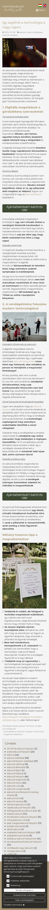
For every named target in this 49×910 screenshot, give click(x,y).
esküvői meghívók (16, 780)
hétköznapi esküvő (17, 804)
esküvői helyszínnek (24, 361)
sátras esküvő (14, 829)
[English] (45, 5)
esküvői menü (14, 783)
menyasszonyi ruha (17, 820)
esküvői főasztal (15, 773)
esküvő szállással (34, 32)
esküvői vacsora (15, 801)
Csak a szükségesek (24, 900)
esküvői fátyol (14, 770)
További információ (13, 905)
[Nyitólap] (13, 8)
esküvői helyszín (10, 35)
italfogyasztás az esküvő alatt (22, 811)
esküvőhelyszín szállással (20, 761)
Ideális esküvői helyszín (19, 807)
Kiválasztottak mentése (24, 895)
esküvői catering (15, 764)
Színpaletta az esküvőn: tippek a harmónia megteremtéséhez (23, 733)
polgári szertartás (16, 826)
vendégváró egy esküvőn (20, 848)
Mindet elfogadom (24, 890)
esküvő (22, 32)
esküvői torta (14, 798)
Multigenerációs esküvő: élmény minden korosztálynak (22, 727)
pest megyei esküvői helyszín (22, 823)
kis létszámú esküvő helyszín (22, 817)
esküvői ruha (14, 786)
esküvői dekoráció (16, 767)
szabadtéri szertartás (18, 835)
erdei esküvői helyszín (18, 752)
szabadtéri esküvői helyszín (21, 832)
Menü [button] (41, 10)
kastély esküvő (14, 814)
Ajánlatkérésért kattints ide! (24, 208)
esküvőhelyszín (33, 194)
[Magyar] (40, 5)
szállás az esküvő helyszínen (22, 838)
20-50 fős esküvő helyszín (20, 748)
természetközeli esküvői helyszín (24, 842)
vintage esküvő (15, 851)
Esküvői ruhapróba (17, 789)
